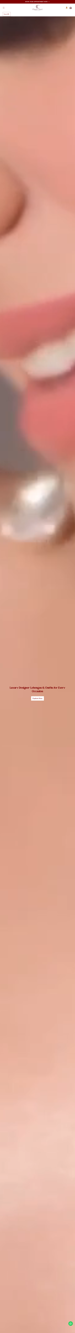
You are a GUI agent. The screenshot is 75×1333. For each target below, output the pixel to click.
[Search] (8, 14)
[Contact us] (70, 1323)
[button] (71, 8)
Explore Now (38, 698)
